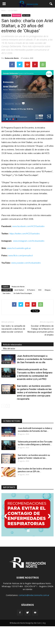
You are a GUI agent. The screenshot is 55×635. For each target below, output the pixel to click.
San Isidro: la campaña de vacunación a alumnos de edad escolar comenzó (13, 329)
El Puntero (31, 290)
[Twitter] (27, 612)
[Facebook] (20, 612)
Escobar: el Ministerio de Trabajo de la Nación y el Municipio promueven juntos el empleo (41, 330)
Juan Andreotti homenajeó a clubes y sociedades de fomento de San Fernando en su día (34, 359)
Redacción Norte (12, 58)
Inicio (3, 10)
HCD (39, 290)
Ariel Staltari (19, 290)
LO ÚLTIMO (6, 15)
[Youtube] (35, 612)
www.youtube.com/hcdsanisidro (26, 263)
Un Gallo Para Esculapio (23, 293)
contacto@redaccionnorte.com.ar (34, 595)
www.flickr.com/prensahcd (20, 255)
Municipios (16, 15)
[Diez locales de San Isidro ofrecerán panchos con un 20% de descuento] (8, 472)
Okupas (47, 290)
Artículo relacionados (12, 344)
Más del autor (9, 348)
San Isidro (26, 15)
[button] (51, 4)
